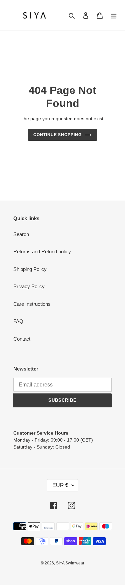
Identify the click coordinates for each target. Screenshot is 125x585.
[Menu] (114, 15)
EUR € (60, 485)
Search (21, 234)
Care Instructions (32, 304)
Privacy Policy (29, 286)
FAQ (18, 321)
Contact (21, 339)
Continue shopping (57, 134)
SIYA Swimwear (70, 563)
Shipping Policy (30, 269)
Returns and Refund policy (42, 251)
